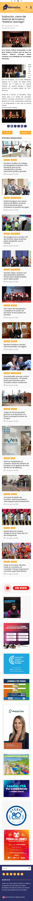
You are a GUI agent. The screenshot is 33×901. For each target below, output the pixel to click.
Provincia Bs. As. (15, 198)
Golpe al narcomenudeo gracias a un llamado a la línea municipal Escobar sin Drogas (15, 415)
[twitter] (11, 1)
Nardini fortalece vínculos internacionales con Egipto (15, 345)
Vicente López (15, 234)
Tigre (12, 458)
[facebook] (14, 1)
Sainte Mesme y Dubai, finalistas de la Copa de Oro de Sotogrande (16, 533)
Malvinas (7, 341)
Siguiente (24, 132)
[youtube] (18, 1)
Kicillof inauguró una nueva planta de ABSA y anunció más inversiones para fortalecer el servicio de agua (16, 204)
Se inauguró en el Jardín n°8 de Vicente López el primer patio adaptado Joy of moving (16, 240)
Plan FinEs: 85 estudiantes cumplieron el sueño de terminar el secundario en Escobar (15, 312)
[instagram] (21, 1)
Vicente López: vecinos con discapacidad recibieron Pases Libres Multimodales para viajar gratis (15, 276)
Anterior (8, 132)
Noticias (12, 28)
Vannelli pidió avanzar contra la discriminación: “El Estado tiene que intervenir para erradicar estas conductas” (16, 379)
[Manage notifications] (3, 897)
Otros (12, 528)
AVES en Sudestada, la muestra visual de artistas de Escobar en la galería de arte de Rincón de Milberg (16, 464)
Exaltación (7, 28)
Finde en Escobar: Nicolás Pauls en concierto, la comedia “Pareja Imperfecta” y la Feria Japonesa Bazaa (16, 568)
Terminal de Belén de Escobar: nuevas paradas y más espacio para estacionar (16, 499)
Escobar (7, 160)
